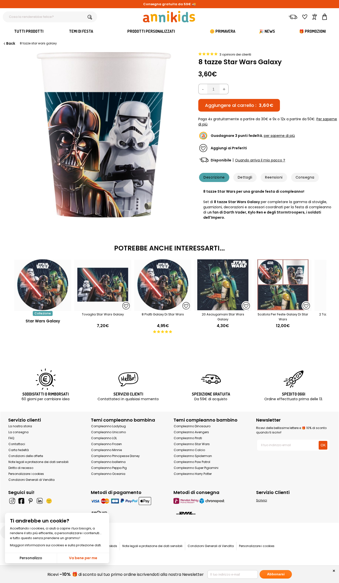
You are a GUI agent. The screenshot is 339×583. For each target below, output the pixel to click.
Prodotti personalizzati (151, 31)
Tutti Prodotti (28, 31)
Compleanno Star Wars (192, 444)
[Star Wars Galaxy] (43, 308)
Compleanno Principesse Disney (115, 456)
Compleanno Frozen (106, 444)
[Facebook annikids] (21, 501)
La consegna (18, 432)
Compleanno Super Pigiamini (196, 468)
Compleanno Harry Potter (193, 474)
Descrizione (214, 177)
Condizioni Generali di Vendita (31, 480)
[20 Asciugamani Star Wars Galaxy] (223, 308)
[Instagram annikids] (12, 501)
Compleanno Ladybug (108, 426)
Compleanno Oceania (108, 474)
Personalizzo (31, 557)
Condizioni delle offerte (25, 456)
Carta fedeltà (18, 450)
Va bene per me (83, 557)
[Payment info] (128, 500)
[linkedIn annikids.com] (40, 501)
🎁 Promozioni (312, 31)
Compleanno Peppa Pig (109, 468)
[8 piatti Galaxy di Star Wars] (163, 308)
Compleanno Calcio (189, 450)
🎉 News (267, 31)
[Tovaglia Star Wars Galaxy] (103, 308)
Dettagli (245, 177)
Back (10, 43)
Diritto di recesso (20, 468)
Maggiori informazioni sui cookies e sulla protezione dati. (56, 545)
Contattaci (16, 444)
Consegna (305, 177)
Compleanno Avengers (191, 432)
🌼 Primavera (222, 31)
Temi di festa (81, 31)
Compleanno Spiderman (193, 456)
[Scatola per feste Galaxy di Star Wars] (283, 308)
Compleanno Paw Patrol (192, 462)
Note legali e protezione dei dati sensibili (38, 462)
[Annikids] (169, 16)
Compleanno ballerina (108, 462)
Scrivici (261, 500)
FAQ (11, 438)
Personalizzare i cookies (26, 474)
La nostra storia (20, 426)
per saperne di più (279, 135)
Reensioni (273, 177)
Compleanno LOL (104, 438)
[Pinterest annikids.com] (30, 501)
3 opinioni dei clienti (235, 54)
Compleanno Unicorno (108, 432)
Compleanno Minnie (106, 450)
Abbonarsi (276, 574)
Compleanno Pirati (188, 438)
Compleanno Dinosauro (192, 426)
